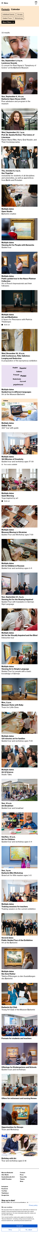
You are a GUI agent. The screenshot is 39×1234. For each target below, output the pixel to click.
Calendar (15, 9)
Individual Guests (8, 14)
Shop (21, 1181)
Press (22, 1175)
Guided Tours (7, 18)
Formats (6, 9)
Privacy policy (33, 1205)
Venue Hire (23, 1177)
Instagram (5, 1186)
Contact (22, 1172)
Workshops (19, 18)
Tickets (22, 1179)
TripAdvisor (5, 1193)
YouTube (4, 1191)
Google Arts (5, 1195)
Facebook (5, 1188)
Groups (19, 14)
